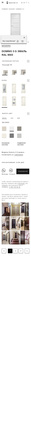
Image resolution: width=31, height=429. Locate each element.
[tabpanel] (15, 132)
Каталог (12, 9)
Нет (22, 41)
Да (18, 41)
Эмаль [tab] (4, 118)
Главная (5, 9)
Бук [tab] (12, 118)
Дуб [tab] (18, 118)
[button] (24, 37)
